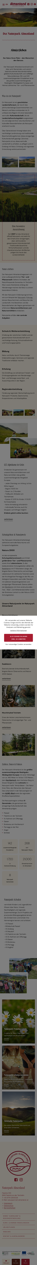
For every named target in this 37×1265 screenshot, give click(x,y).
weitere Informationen (18, 630)
